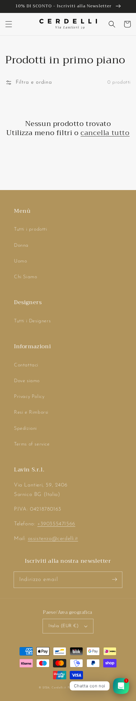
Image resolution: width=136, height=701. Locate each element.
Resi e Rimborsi (31, 412)
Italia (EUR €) (63, 626)
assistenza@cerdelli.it (53, 538)
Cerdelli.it (59, 687)
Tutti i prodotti (30, 229)
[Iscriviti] (114, 579)
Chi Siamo (25, 277)
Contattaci (26, 365)
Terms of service (32, 444)
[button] (8, 24)
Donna (21, 245)
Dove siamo (27, 381)
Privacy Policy (29, 396)
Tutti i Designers (32, 321)
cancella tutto (105, 133)
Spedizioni (25, 428)
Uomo (20, 261)
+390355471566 (56, 524)
